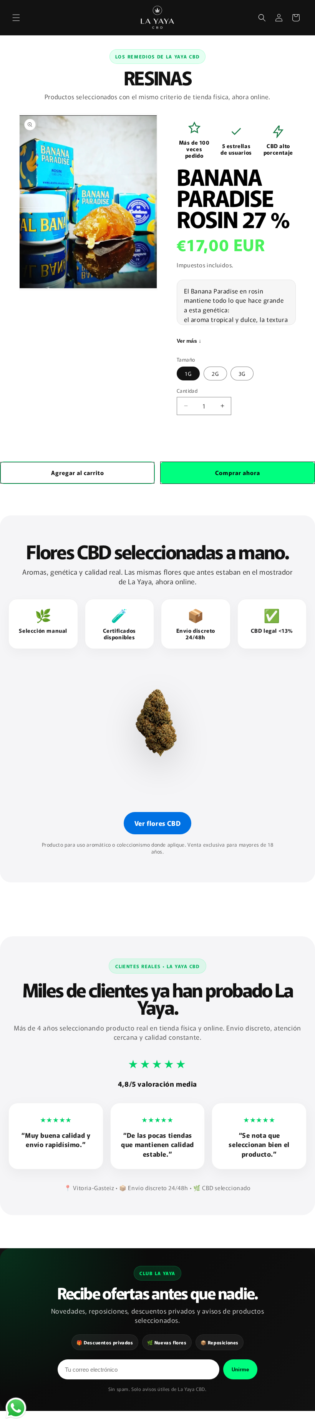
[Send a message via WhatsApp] (16, 1408)
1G (188, 373)
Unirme (240, 1369)
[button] (16, 17)
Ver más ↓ (189, 341)
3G (242, 373)
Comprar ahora (237, 473)
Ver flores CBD (157, 823)
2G (215, 373)
